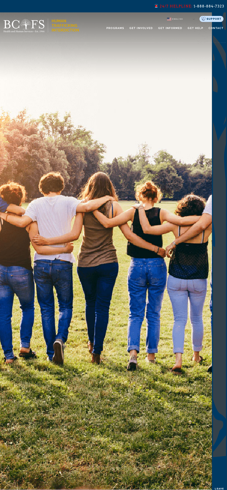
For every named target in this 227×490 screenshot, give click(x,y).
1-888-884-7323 (209, 6)
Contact (216, 28)
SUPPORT (214, 19)
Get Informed (170, 28)
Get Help (195, 28)
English (177, 19)
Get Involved (141, 28)
